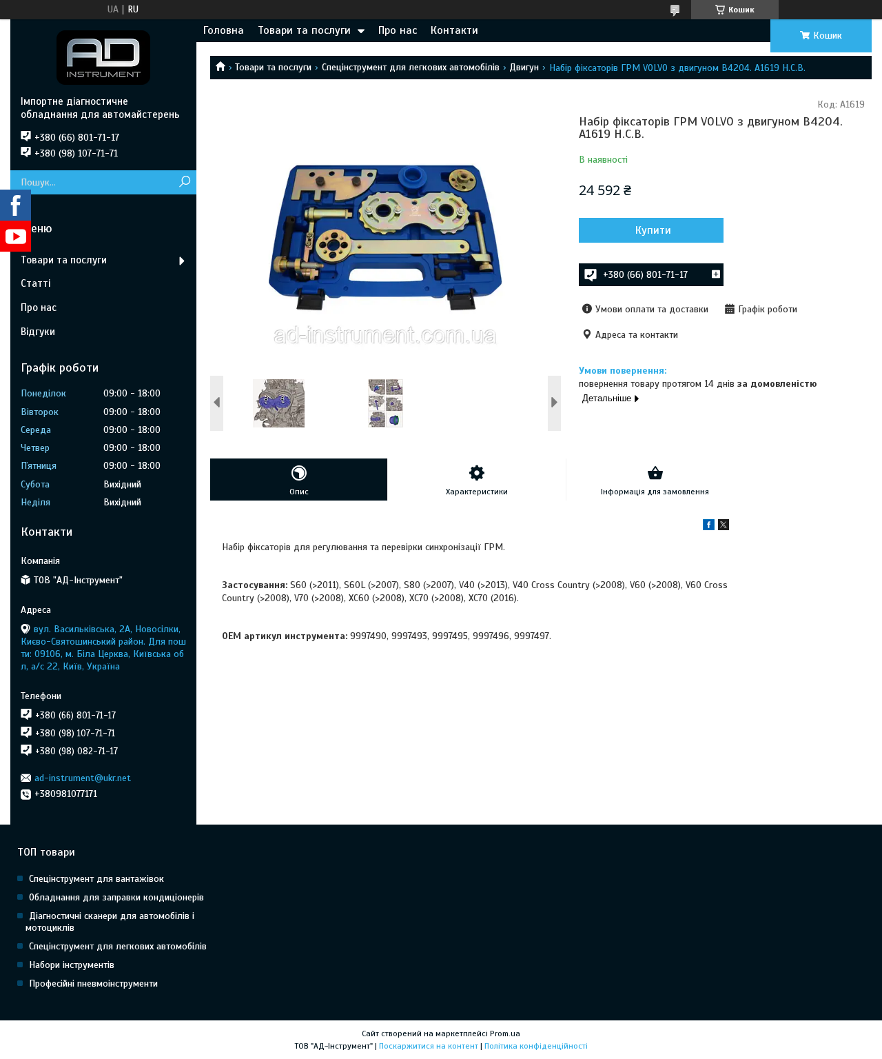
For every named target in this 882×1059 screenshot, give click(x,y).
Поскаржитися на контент (428, 1046)
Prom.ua (505, 1033)
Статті (35, 283)
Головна (223, 30)
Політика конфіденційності (536, 1046)
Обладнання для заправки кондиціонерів (116, 897)
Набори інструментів (71, 965)
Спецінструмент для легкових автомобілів (411, 67)
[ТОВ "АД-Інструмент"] (103, 57)
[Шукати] (184, 182)
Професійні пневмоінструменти (93, 983)
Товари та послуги (304, 30)
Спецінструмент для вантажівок (96, 879)
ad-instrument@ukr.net (82, 778)
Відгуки (38, 331)
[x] (723, 527)
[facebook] (709, 527)
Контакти (454, 30)
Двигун (524, 67)
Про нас (397, 30)
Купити (653, 230)
